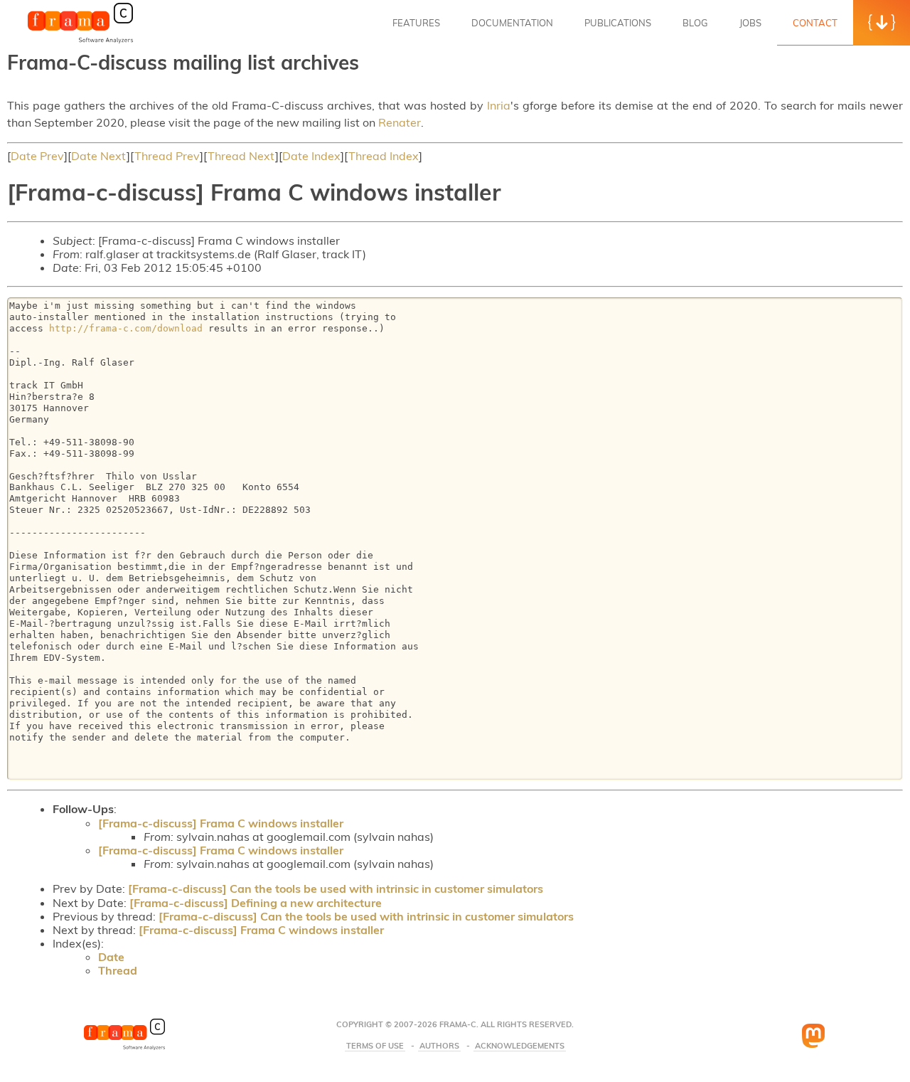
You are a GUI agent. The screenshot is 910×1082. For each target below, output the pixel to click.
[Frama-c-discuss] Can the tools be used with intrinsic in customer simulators (335, 888)
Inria (498, 105)
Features (416, 22)
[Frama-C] (80, 42)
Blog (695, 22)
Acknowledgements (519, 1046)
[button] (881, 23)
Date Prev (37, 156)
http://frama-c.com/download (126, 328)
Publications (617, 22)
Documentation (512, 22)
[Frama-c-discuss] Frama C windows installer (220, 823)
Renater (399, 122)
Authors (439, 1046)
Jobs (750, 22)
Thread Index (383, 156)
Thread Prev (167, 156)
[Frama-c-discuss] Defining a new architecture (255, 903)
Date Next (99, 156)
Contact (815, 22)
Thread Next (241, 156)
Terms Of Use (375, 1046)
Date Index (311, 156)
